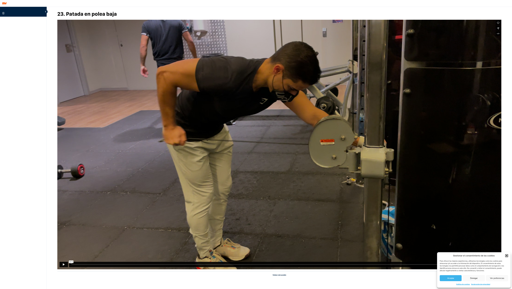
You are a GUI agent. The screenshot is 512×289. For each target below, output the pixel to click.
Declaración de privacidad (480, 284)
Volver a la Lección (279, 275)
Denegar (474, 278)
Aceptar (450, 278)
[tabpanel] (279, 144)
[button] (506, 255)
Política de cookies (463, 284)
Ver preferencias (497, 278)
